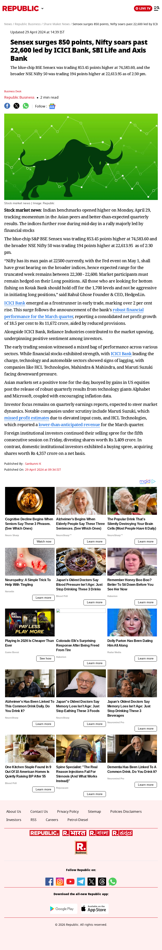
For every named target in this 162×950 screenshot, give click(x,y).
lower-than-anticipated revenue (69, 424)
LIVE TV (145, 8)
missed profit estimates (26, 418)
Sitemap (94, 811)
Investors (13, 819)
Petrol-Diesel (78, 819)
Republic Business (19, 97)
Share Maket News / (57, 24)
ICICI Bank (14, 303)
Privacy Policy (68, 811)
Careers (52, 819)
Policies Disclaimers (126, 811)
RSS (33, 819)
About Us (13, 811)
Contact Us (39, 811)
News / (9, 24)
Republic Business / (29, 24)
